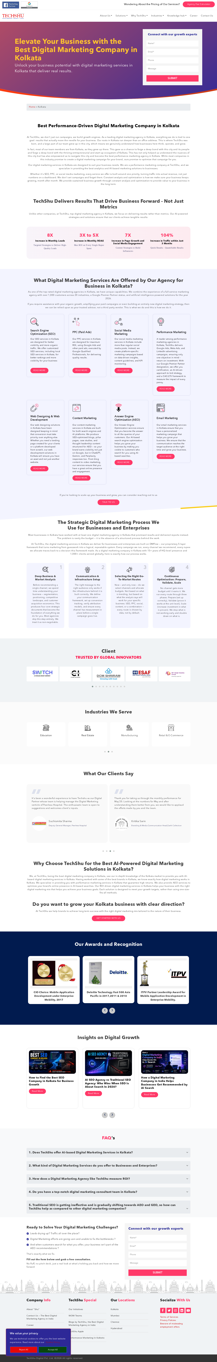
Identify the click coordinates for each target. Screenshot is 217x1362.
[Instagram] (175, 1310)
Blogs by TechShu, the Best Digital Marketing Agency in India (86, 1323)
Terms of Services (169, 1317)
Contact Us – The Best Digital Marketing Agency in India (42, 1317)
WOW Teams (75, 1315)
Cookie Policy (53, 1342)
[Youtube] (188, 1310)
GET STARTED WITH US (109, 918)
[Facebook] (162, 1310)
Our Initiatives (76, 1309)
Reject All (23, 1350)
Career (30, 1325)
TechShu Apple (76, 1331)
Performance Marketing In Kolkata (86, 1338)
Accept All (53, 1350)
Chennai (115, 1322)
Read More (39, 370)
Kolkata (115, 1309)
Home (32, 107)
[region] (38, 1342)
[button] (92, 686)
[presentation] (105, 1011)
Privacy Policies (168, 1320)
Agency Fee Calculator (198, 4)
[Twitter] (169, 1310)
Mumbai (115, 1315)
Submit (172, 78)
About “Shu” (33, 1309)
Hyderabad (116, 1328)
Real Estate (46, 735)
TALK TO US (108, 502)
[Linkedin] (182, 1310)
